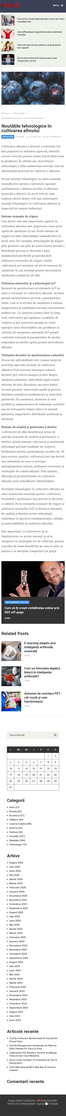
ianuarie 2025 (17, 941)
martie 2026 (16, 883)
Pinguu (11, 1100)
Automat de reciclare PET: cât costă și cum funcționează (42, 697)
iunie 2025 (15, 920)
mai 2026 (14, 875)
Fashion (13, 832)
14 (41, 768)
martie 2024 (16, 983)
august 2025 (16, 912)
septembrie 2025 (18, 908)
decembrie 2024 (18, 945)
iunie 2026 (15, 871)
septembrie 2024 (18, 958)
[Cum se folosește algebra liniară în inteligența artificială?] (11, 676)
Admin (21, 137)
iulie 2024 (14, 966)
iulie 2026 (14, 866)
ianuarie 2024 (17, 991)
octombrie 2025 (18, 904)
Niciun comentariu (52, 137)
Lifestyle (14, 836)
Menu (56, 5)
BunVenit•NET (50, 1100)
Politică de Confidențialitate (21, 1103)
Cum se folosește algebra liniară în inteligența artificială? (42, 672)
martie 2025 (16, 933)
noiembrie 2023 (18, 999)
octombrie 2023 (18, 1003)
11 (18, 768)
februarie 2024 (17, 987)
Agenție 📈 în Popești (47, 1103)
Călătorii (13, 819)
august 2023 (16, 1012)
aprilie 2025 (16, 929)
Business (14, 815)
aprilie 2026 (16, 879)
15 (48, 768)
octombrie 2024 (18, 953)
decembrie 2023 (18, 995)
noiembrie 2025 (18, 900)
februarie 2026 (17, 887)
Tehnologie (7, 137)
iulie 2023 (14, 1016)
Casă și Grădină (17, 823)
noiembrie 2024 (18, 949)
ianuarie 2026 (17, 891)
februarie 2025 (17, 937)
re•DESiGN (28, 1100)
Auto (11, 807)
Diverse (13, 828)
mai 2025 (14, 924)
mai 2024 (14, 974)
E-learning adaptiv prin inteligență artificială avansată (40, 647)
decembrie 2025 (18, 895)
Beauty (13, 811)
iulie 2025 (14, 916)
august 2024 (16, 962)
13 (33, 768)
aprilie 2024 (16, 978)
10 (10, 768)
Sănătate (14, 840)
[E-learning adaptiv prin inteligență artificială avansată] (11, 651)
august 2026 (16, 862)
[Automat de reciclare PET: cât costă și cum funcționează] (11, 701)
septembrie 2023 (18, 1007)
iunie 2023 (15, 1020)
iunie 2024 (15, 970)
